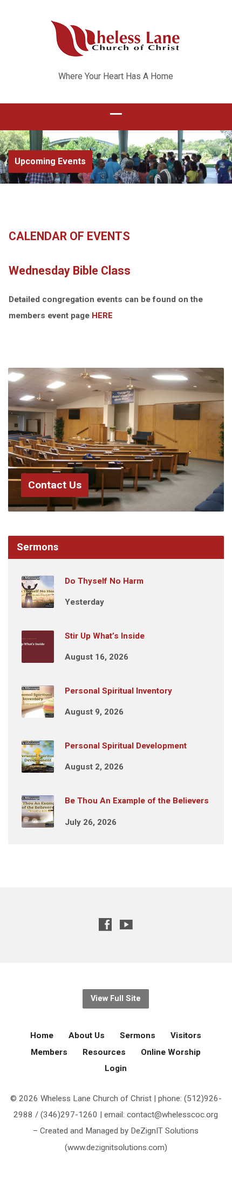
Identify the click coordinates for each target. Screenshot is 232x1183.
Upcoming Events (50, 161)
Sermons (137, 1035)
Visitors (185, 1035)
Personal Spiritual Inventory (118, 691)
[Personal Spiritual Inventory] (38, 710)
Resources (104, 1052)
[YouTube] (126, 924)
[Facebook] (105, 924)
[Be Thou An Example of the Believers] (38, 820)
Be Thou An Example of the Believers (137, 801)
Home (41, 1035)
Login (116, 1068)
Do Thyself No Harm (104, 581)
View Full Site (116, 998)
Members (49, 1052)
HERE (102, 315)
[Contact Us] (116, 503)
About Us (87, 1035)
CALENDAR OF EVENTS (69, 236)
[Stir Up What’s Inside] (38, 655)
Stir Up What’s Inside (105, 636)
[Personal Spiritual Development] (38, 765)
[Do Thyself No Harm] (38, 600)
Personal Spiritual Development (126, 746)
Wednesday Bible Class (70, 270)
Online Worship (171, 1052)
